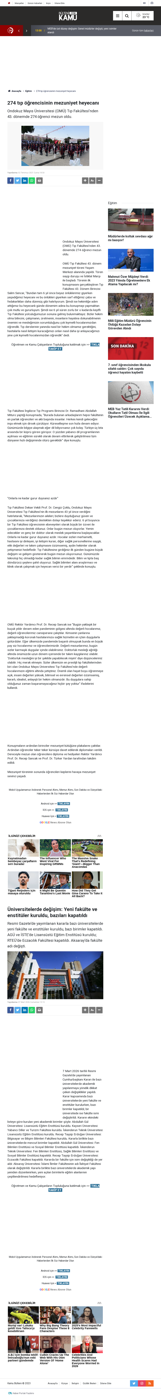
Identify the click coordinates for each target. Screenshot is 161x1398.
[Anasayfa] (9, 3)
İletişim (75, 1383)
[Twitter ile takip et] (134, 1383)
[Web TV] (144, 3)
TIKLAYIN (63, 803)
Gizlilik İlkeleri (89, 1383)
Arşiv (48, 3)
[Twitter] (17, 180)
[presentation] (19, 31)
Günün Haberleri (35, 3)
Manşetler (19, 3)
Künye (64, 1383)
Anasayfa (53, 1383)
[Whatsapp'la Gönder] (32, 180)
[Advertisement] (80, 63)
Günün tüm (143, 30)
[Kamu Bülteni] (68, 15)
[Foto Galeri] (152, 3)
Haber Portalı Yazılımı (23, 1393)
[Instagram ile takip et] (142, 1383)
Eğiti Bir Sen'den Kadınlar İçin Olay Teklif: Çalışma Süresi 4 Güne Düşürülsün (82, 30)
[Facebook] (10, 180)
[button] (85, 180)
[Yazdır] (39, 180)
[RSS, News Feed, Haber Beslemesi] (150, 1383)
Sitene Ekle (59, 3)
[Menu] (117, 16)
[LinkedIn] (25, 180)
